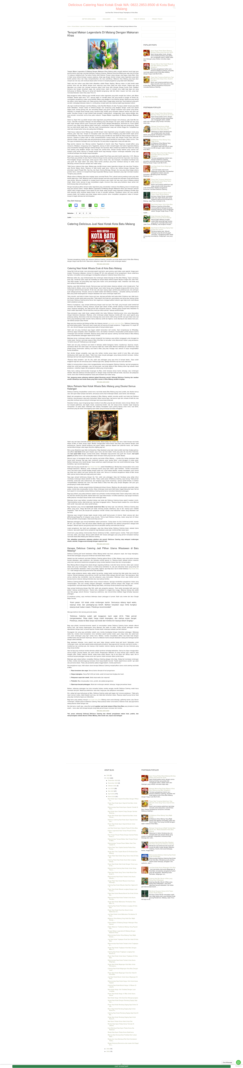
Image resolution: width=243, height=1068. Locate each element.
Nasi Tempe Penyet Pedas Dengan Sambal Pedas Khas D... (123, 835)
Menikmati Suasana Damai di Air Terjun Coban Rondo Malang (161, 193)
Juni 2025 (111, 788)
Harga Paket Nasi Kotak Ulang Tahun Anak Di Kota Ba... (123, 856)
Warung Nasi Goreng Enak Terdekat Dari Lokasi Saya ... (122, 1035)
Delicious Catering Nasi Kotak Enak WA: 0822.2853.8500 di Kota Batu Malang (121, 7)
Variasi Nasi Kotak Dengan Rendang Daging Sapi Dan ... (122, 1001)
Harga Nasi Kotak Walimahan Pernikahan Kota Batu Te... (122, 902)
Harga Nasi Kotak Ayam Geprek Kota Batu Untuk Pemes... (122, 816)
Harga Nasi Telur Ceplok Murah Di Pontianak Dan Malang (123, 852)
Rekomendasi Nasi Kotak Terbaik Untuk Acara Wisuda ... (121, 877)
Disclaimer (106, 19)
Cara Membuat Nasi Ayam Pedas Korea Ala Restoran (121, 1029)
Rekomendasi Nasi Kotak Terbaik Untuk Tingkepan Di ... (123, 944)
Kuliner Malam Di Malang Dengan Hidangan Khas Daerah (123, 923)
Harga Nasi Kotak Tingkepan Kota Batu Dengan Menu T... (122, 948)
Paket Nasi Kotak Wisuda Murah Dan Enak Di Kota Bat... (123, 894)
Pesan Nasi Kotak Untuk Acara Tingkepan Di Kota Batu (123, 957)
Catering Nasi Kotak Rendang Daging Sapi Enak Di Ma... (123, 1013)
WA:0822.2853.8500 (103, 264)
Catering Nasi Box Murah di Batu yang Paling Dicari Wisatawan (160, 879)
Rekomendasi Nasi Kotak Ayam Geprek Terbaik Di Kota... (123, 808)
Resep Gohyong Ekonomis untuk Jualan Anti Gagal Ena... (123, 1044)
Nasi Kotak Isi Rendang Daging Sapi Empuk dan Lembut (162, 228)
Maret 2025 (111, 796)
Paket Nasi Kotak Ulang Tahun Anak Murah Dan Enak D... (122, 873)
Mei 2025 (111, 791)
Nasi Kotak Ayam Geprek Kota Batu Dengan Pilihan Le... (123, 799)
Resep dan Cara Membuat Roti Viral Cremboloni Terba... (122, 1040)
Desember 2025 (113, 780)
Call (70, 208)
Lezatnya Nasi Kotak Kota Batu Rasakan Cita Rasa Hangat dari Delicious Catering (161, 843)
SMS (76, 208)
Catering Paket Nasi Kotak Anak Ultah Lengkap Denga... (122, 860)
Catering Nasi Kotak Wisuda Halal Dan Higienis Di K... (123, 886)
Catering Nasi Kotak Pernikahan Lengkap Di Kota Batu (122, 906)
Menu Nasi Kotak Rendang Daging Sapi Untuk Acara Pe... (121, 1009)
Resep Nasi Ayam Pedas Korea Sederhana (121, 1032)
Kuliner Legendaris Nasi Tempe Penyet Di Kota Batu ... (122, 831)
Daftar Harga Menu (89, 19)
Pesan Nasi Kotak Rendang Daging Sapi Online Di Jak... (123, 1005)
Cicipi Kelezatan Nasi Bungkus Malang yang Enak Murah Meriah (161, 217)
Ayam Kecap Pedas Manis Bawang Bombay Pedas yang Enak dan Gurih (162, 51)
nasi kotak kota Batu (94, 700)
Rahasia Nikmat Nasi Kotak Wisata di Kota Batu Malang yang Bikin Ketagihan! (162, 65)
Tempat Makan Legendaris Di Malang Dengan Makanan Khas (88, 26)
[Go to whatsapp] (238, 1062)
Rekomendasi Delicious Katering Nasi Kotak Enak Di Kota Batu (162, 855)
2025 (108, 778)
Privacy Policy (157, 19)
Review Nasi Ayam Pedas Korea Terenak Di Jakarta (121, 1024)
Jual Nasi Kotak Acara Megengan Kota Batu (161, 167)
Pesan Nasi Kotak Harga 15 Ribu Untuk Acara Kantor (121, 994)
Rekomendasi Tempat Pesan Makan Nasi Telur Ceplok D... (122, 844)
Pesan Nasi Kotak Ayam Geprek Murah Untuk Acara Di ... (121, 824)
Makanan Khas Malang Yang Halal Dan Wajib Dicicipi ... (121, 919)
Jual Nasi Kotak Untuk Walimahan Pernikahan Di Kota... (122, 915)
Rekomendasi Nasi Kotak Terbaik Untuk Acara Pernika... (121, 898)
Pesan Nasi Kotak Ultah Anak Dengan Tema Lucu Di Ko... (123, 865)
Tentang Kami (122, 19)
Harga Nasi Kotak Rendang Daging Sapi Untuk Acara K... (122, 1018)
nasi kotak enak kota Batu (116, 323)
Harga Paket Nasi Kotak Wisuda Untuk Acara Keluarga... (121, 881)
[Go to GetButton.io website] (238, 1066)
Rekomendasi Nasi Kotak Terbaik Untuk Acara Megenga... (121, 961)
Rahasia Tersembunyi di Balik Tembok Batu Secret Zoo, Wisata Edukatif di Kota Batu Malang (161, 128)
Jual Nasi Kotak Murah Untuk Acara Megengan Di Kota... (123, 977)
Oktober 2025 (112, 786)
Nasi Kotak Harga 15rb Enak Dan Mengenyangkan (123, 998)
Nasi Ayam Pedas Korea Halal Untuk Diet (120, 1021)
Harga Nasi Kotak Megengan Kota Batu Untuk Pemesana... (121, 965)
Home (69, 26)
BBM (90, 208)
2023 (108, 1051)
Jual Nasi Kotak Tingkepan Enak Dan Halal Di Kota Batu (123, 940)
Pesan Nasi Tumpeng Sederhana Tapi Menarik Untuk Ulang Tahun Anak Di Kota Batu (162, 78)
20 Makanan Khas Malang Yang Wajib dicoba (160, 140)
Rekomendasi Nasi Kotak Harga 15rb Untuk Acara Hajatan (123, 982)
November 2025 (113, 783)
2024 (108, 1049)
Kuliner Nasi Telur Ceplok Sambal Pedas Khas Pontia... (121, 848)
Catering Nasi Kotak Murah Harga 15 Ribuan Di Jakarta (122, 986)
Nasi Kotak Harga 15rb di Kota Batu (162, 204)
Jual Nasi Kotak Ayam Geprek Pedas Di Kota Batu (123, 828)
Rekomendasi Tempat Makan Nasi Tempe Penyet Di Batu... (123, 840)
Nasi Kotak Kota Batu (94, 467)
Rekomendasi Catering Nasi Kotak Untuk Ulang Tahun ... (122, 869)
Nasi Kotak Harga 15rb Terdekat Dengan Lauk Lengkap (122, 990)
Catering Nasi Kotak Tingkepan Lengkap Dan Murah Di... (121, 952)
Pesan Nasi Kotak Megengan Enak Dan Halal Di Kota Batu (122, 973)
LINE (96, 208)
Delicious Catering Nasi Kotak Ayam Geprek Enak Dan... (123, 820)
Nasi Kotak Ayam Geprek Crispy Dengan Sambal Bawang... (122, 812)
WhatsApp (83, 208)
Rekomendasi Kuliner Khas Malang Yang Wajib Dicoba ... (122, 936)
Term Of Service (139, 19)
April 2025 (111, 794)
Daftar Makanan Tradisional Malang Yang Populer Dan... (123, 927)
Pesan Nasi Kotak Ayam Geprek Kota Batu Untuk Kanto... (122, 804)
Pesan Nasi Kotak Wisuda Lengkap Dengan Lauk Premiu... (122, 890)
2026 (108, 775)
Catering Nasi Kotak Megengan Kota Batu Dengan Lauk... (123, 969)
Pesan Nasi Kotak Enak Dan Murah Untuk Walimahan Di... (120, 911)
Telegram (102, 208)
